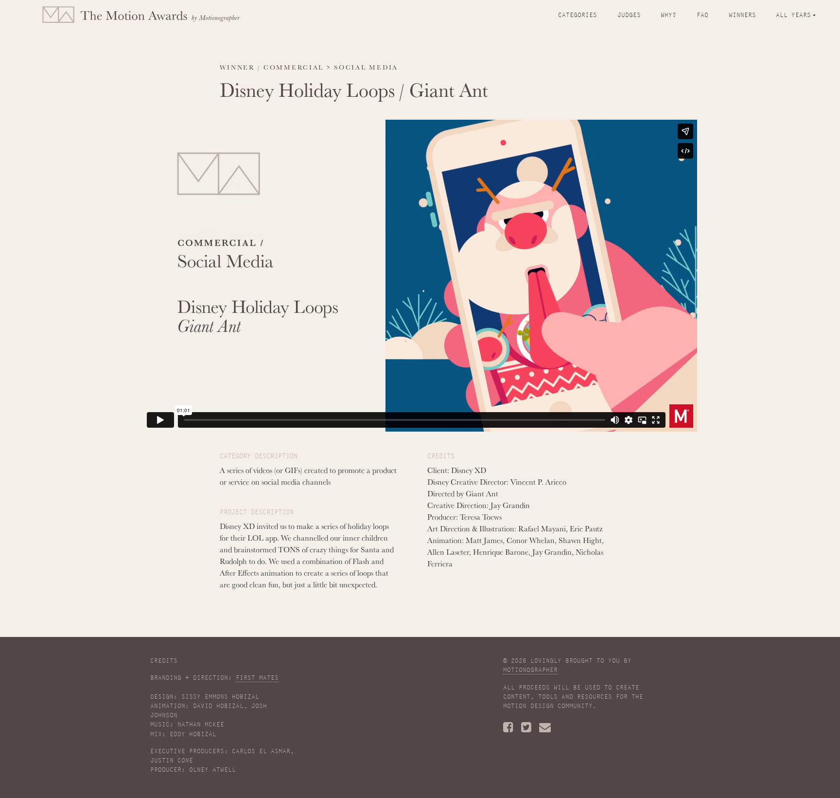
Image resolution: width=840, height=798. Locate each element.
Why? (668, 15)
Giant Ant (448, 89)
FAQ (702, 15)
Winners (742, 15)
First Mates (257, 678)
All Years (793, 15)
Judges (629, 15)
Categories (577, 15)
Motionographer (530, 670)
